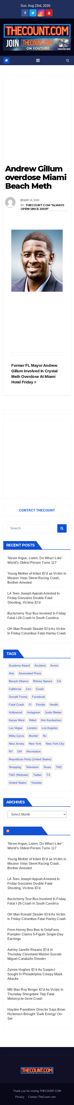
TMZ (59, 767)
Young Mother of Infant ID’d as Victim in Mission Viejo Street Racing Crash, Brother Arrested (36, 578)
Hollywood (15, 712)
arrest (54, 665)
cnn (28, 689)
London (32, 728)
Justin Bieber (53, 712)
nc (44, 735)
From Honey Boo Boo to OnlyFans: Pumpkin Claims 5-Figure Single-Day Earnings (35, 934)
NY (11, 751)
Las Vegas (15, 728)
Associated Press (30, 673)
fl (30, 704)
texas (47, 767)
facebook (38, 696)
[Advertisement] (37, 121)
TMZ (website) (18, 774)
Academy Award (19, 665)
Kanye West (16, 720)
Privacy (19, 1096)
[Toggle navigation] (38, 60)
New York (35, 743)
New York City (55, 743)
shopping (15, 767)
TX (48, 774)
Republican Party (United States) (30, 759)
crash (40, 689)
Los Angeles (50, 728)
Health (54, 704)
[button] (67, 60)
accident (40, 665)
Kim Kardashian (51, 720)
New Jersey (16, 743)
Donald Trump (18, 696)
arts (11, 673)
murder (33, 735)
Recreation (34, 751)
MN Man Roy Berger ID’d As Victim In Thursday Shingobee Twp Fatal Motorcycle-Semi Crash (35, 994)
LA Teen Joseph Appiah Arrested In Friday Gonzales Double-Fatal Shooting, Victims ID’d (33, 598)
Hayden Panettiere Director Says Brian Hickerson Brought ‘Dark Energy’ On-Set (36, 1014)
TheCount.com (25, 830)
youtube (36, 782)
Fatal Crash (16, 704)
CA (59, 681)
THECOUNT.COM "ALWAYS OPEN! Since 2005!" (42, 207)
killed (32, 720)
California (15, 689)
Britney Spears (42, 681)
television (32, 767)
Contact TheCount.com (42, 1096)
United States (17, 782)
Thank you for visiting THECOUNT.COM (37, 1090)
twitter (37, 774)
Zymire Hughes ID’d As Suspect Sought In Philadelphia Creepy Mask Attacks (34, 974)
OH (19, 751)
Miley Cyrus (16, 735)
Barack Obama (18, 681)
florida (40, 704)
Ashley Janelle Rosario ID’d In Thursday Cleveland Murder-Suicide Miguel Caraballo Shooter (34, 954)
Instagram (33, 712)
